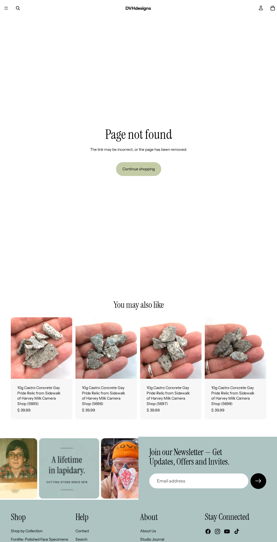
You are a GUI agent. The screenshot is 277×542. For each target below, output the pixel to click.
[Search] (18, 8)
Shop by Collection (26, 530)
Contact (82, 530)
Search (81, 539)
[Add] (64, 370)
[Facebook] (208, 531)
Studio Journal (152, 539)
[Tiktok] (236, 531)
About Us (148, 530)
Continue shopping (139, 168)
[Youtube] (227, 531)
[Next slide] (66, 348)
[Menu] (6, 8)
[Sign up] (258, 481)
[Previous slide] (17, 348)
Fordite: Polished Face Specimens (39, 539)
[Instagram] (217, 531)
